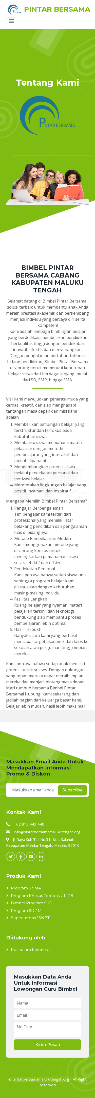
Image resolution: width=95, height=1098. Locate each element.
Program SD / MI (27, 910)
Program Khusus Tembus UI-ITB (42, 895)
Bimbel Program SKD (31, 903)
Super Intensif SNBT (30, 917)
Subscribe (72, 790)
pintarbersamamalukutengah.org (41, 1079)
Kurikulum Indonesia (31, 949)
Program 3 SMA (26, 888)
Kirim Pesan (47, 1044)
